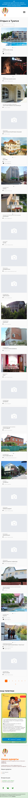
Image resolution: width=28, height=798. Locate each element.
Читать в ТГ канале (15, 739)
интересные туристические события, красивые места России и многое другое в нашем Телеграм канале (14, 4)
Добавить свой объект (8, 780)
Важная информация (7, 782)
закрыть (13, 796)
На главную (5, 772)
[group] (14, 718)
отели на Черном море (7, 25)
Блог (3, 773)
